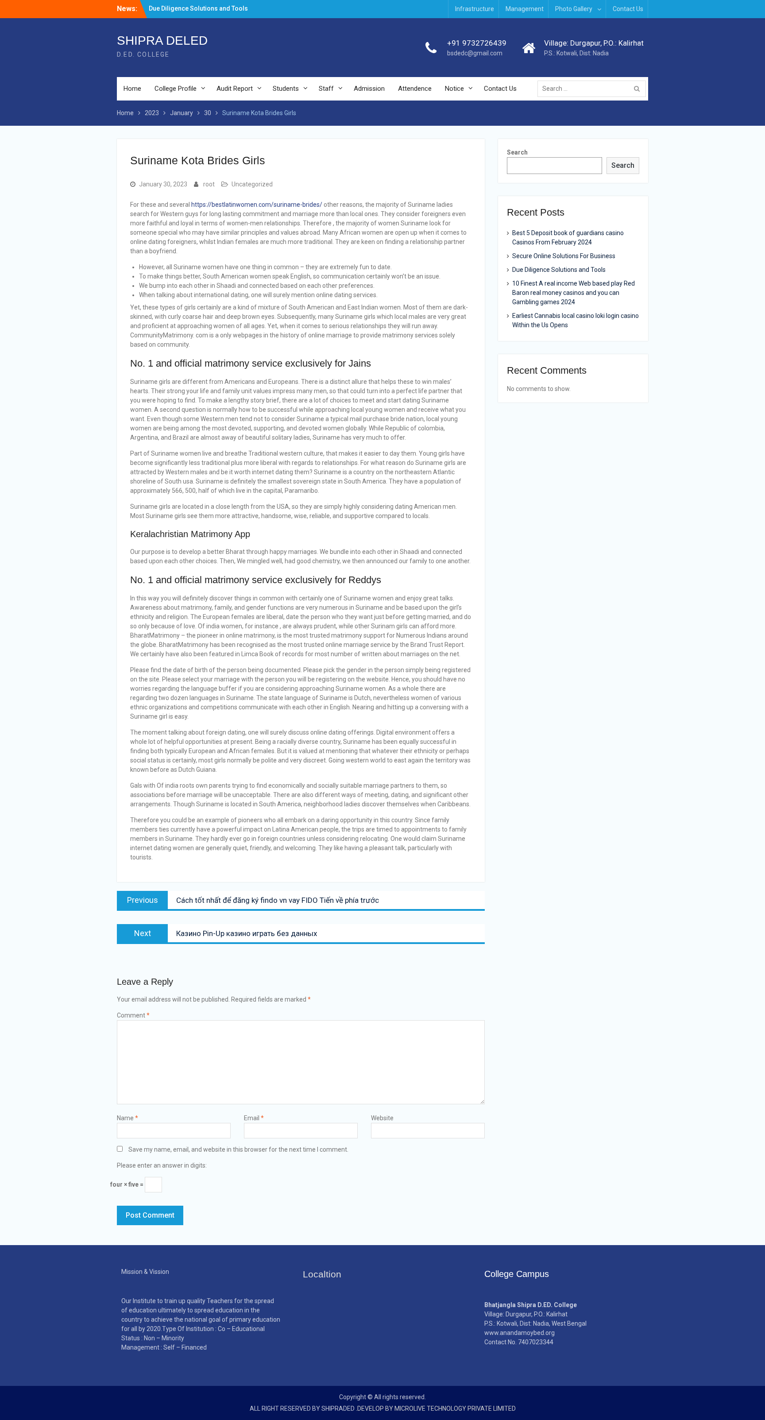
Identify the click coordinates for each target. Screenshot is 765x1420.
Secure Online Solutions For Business (563, 255)
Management (525, 8)
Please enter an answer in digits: (162, 1165)
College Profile (176, 89)
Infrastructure (474, 8)
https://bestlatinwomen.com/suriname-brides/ (256, 204)
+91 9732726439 (476, 43)
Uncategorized (252, 184)
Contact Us (628, 8)
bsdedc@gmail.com (474, 53)
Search (517, 152)
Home (132, 89)
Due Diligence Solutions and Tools (198, 8)
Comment (133, 1015)
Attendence (415, 89)
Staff (326, 89)
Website (382, 1118)
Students (286, 89)
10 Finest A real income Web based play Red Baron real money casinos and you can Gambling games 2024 (573, 293)
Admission (369, 89)
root (209, 184)
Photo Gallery (573, 8)
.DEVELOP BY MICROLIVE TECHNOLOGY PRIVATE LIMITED (436, 1408)
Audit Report (234, 89)
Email (254, 1118)
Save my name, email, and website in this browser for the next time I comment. (238, 1149)
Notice (454, 89)
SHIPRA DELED (162, 40)
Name (127, 1118)
